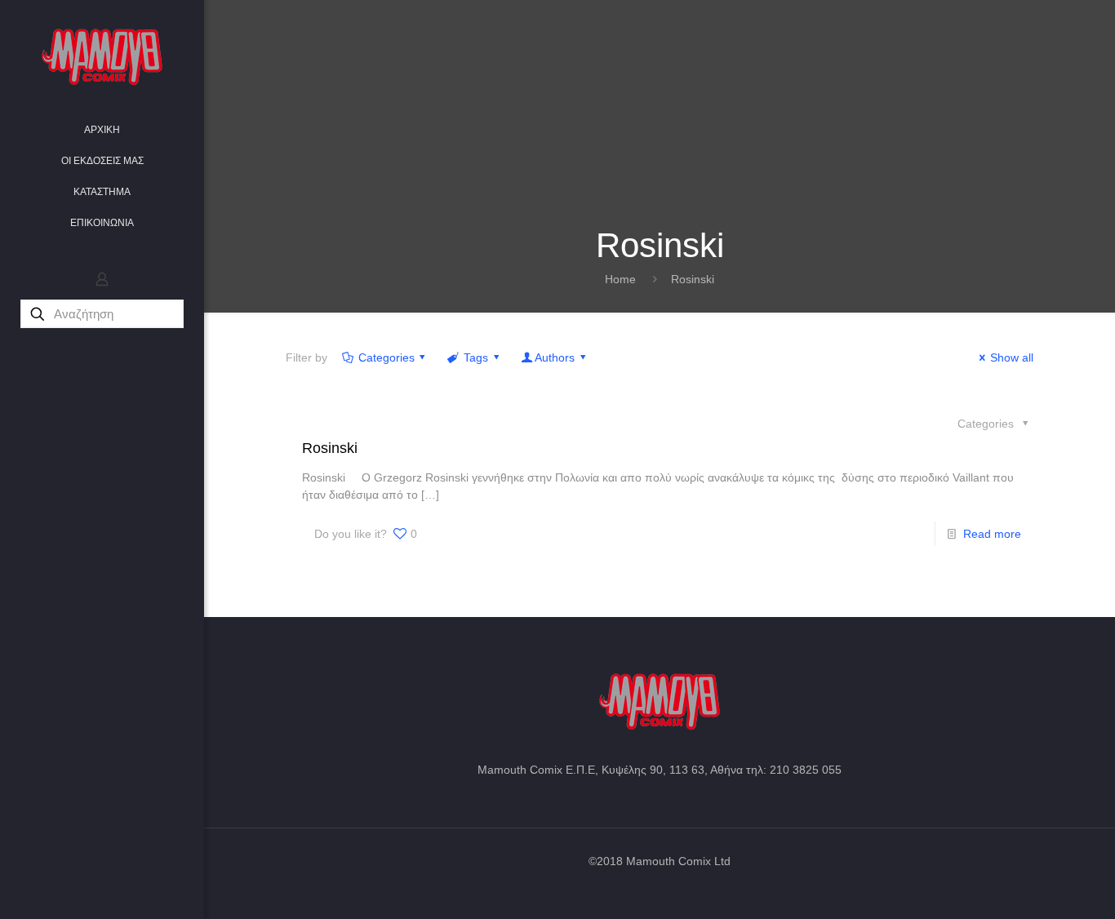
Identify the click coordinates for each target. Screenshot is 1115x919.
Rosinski (692, 279)
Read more (992, 533)
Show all (1011, 357)
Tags (476, 357)
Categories (386, 357)
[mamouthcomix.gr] (102, 57)
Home (620, 279)
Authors (555, 357)
